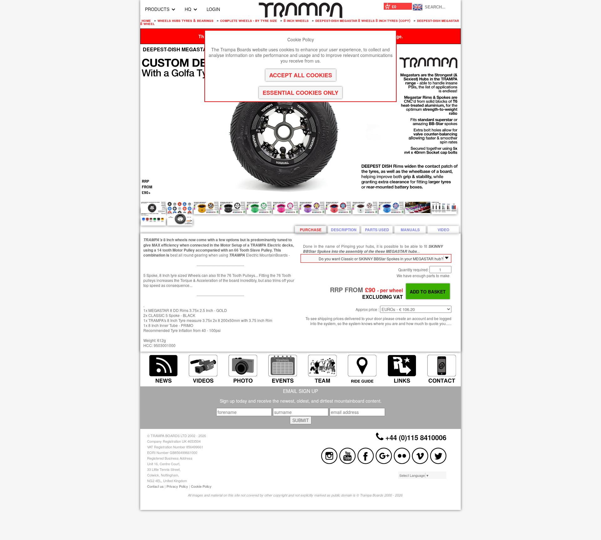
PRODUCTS (157, 9)
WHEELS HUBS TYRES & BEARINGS (185, 20)
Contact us (155, 486)
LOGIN (213, 9)
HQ (188, 9)
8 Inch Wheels (296, 20)
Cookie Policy (201, 486)
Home (146, 20)
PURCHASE (310, 229)
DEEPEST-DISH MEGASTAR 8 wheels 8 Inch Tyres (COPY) (362, 20)
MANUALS (410, 229)
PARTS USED (377, 229)
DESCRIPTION (344, 229)
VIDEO (443, 229)
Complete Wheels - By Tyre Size (248, 20)
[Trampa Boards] (300, 16)
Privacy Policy (177, 486)
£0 (394, 6)
